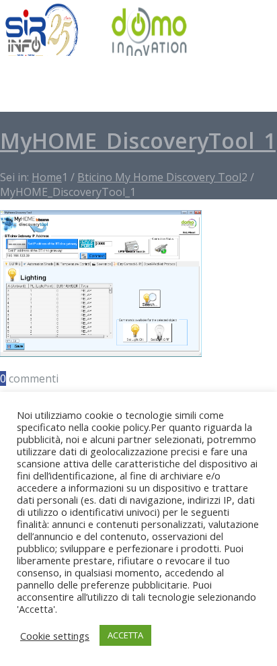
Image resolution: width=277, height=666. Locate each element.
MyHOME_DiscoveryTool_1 (138, 140)
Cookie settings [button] (54, 636)
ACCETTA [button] (125, 635)
